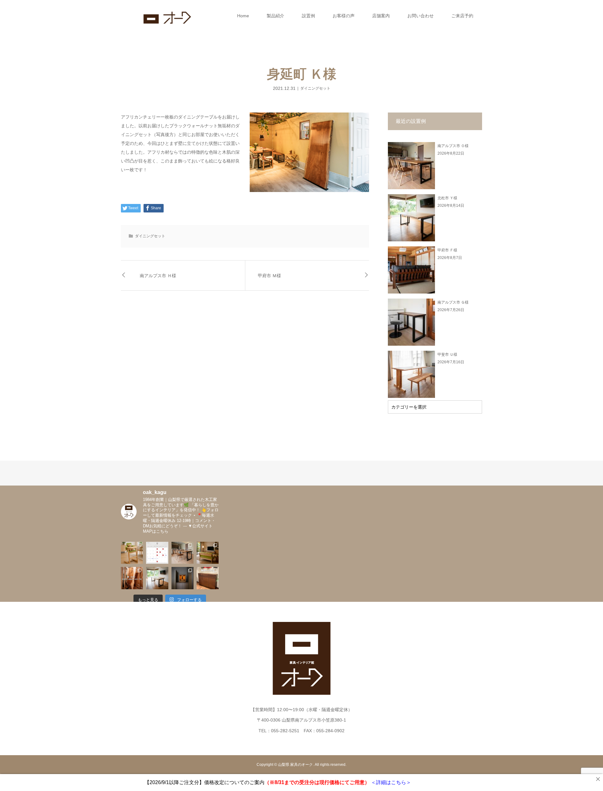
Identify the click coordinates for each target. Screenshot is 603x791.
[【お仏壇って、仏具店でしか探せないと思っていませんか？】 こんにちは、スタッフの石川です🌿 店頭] (182, 578)
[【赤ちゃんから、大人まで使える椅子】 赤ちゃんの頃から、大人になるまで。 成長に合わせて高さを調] (132, 553)
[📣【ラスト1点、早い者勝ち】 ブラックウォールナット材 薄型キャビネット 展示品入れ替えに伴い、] (208, 578)
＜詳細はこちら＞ (390, 782)
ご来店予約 (462, 15)
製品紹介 (275, 15)
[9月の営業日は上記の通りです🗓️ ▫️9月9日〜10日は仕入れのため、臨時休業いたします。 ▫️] (157, 553)
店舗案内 (381, 15)
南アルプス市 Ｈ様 (158, 275)
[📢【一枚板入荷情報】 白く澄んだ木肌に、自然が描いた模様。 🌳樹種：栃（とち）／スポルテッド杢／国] (132, 578)
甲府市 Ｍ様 (269, 275)
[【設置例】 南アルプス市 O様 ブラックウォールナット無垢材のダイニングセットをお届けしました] (182, 553)
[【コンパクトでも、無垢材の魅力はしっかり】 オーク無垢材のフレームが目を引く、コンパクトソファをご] (208, 553)
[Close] (598, 779)
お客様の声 (344, 15)
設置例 (308, 15)
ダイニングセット (315, 88)
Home (243, 15)
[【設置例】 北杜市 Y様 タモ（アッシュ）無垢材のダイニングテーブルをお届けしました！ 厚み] (157, 578)
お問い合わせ (420, 15)
